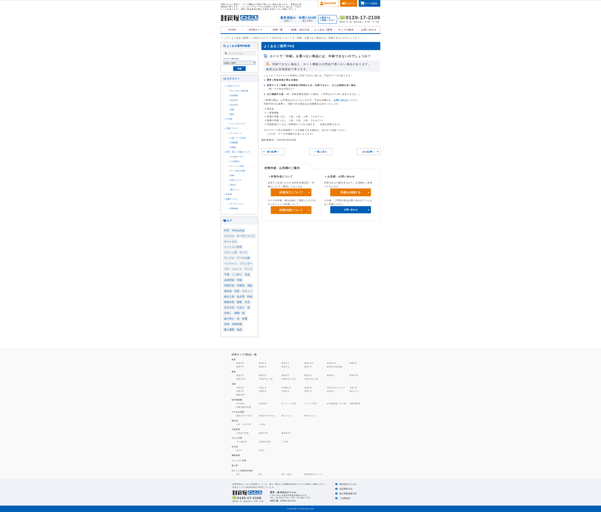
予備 (226, 274)
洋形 (234, 384)
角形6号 (285, 367)
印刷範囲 (234, 143)
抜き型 (240, 296)
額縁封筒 (240, 395)
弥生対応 (263, 403)
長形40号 (240, 379)
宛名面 (228, 291)
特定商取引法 (345, 489)
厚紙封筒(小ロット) (313, 474)
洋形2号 (308, 388)
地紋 (249, 285)
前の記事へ (273, 151)
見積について (232, 199)
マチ (226, 269)
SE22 (239, 450)
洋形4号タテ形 (288, 379)
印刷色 (233, 147)
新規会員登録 (330, 3)
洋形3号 (353, 388)
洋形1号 (263, 388)
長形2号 (263, 375)
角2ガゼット (287, 416)
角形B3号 (286, 433)
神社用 (235, 421)
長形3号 (285, 375)
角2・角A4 (287, 474)
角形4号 (240, 367)
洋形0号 (240, 388)
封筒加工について (291, 192)
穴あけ (240, 307)
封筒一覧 (278, 29)
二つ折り (237, 274)
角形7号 (308, 367)
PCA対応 (240, 403)
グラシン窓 (230, 252)
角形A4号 (331, 363)
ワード (248, 269)
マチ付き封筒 (238, 412)
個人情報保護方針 (348, 493)
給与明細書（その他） (337, 403)
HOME (232, 29)
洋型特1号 (286, 388)
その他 (229, 119)
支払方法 (234, 100)
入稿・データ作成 (238, 138)
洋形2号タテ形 (266, 379)
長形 (234, 372)
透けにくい (235, 189)
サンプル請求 (346, 29)
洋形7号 (308, 391)
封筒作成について (291, 210)
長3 (260, 474)
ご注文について (233, 86)
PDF (226, 230)
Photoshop (238, 230)
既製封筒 (229, 302)
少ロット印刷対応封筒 (242, 471)
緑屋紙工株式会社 (288, 501)
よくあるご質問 (323, 29)
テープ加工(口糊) (237, 171)
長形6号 (331, 375)
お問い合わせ (369, 29)
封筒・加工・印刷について (238, 152)
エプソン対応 (310, 403)
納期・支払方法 (300, 29)
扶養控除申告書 (243, 407)
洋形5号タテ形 (311, 379)
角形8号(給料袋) (335, 367)
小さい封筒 (237, 438)
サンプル (229, 258)
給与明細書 (237, 400)
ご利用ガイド (255, 29)
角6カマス (354, 391)
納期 (232, 109)
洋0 (238, 474)
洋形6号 (285, 391)
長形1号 (240, 375)
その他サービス (237, 157)
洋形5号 (263, 391)
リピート (237, 269)
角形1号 (263, 363)
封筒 (236, 291)
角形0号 (240, 363)
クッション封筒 (237, 166)
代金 (247, 274)
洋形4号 (240, 391)
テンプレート (236, 133)
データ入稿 (243, 258)
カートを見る (371, 3)
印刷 (232, 175)
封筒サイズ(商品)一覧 (244, 354)
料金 (249, 296)
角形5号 (263, 367)
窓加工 (233, 185)
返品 (239, 329)
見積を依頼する (350, 192)
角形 (234, 359)
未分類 (229, 194)
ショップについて (238, 124)
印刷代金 (229, 285)
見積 (226, 324)
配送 (232, 114)
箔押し (228, 313)
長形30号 (354, 375)
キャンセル (230, 241)
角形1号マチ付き (244, 416)
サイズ (243, 252)
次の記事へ (368, 151)
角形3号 (353, 363)
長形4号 (308, 375)
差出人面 (229, 296)
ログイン (351, 3)
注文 (247, 302)
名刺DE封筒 (264, 442)
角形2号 (285, 363)
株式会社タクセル (348, 484)
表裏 (244, 318)
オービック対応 (289, 403)
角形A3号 (263, 433)
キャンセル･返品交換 (239, 91)
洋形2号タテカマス (336, 388)
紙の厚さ (229, 318)
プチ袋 (285, 442)
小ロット (247, 291)
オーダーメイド (237, 204)
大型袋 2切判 (242, 433)
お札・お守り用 (243, 424)
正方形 (235, 447)
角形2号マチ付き (267, 416)
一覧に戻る (321, 151)
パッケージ (230, 263)
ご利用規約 (344, 498)
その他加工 (235, 161)
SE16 (262, 450)
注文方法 (234, 105)
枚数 (239, 302)
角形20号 (308, 363)
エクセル (229, 236)
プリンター (245, 263)
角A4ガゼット (311, 416)
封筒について (236, 180)
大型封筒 (236, 429)
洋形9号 (331, 391)
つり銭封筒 (241, 442)
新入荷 (235, 465)
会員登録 (234, 95)
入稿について (232, 128)
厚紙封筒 (236, 455)
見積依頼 (234, 208)
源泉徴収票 (355, 403)
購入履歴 (229, 329)
